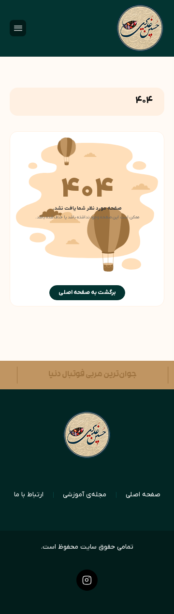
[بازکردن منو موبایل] (18, 28)
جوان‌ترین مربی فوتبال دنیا (90, 374)
